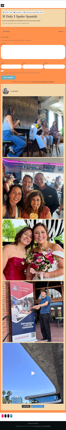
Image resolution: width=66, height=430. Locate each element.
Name (3, 63)
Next (60, 31)
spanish (41, 12)
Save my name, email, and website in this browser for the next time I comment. (21, 73)
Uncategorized (18, 12)
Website (46, 63)
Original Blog (28, 12)
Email (24, 63)
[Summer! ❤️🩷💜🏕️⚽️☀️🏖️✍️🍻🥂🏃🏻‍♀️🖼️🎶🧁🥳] (33, 188)
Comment (4, 43)
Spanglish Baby (35, 12)
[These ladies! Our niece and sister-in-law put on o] (33, 250)
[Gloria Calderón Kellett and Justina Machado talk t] (33, 126)
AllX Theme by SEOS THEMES (42, 426)
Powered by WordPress (33, 423)
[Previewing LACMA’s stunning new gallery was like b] (33, 373)
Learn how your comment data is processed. (43, 81)
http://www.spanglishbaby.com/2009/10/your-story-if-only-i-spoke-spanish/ (21, 20)
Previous (7, 31)
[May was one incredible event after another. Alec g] (33, 311)
